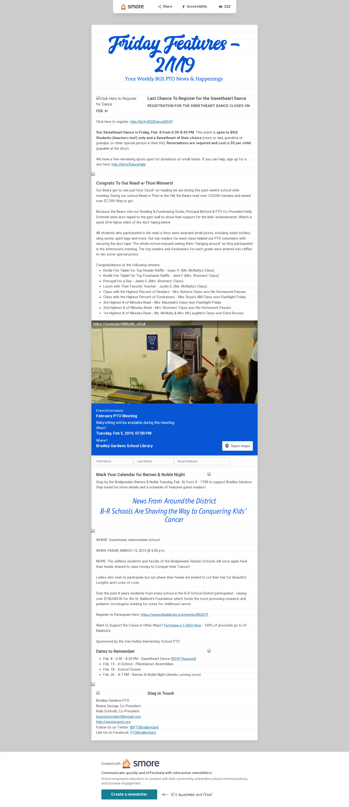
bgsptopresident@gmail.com (118, 716)
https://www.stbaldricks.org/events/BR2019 (174, 614)
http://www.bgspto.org (113, 722)
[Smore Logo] (132, 6)
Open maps (237, 446)
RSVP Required (183, 659)
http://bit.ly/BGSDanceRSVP (151, 122)
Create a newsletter (129, 794)
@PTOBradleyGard (144, 727)
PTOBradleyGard (143, 732)
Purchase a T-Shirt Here (182, 625)
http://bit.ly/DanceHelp (129, 164)
